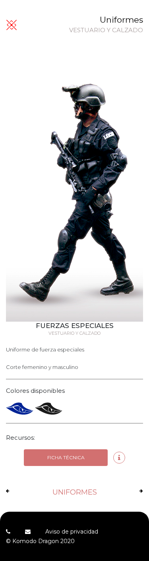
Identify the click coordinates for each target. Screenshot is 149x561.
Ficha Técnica (66, 457)
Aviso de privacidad (71, 531)
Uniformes (121, 20)
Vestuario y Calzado (106, 30)
